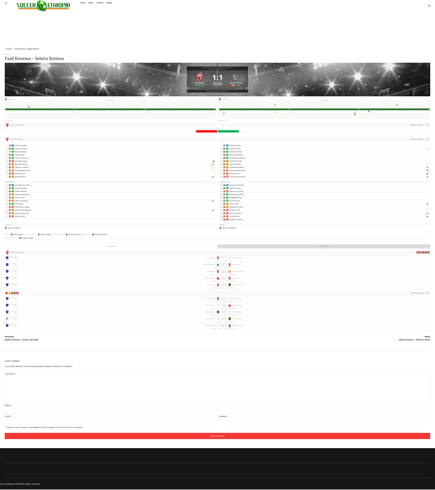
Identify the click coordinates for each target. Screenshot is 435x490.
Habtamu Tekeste (21, 167)
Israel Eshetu (234, 216)
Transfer (100, 2)
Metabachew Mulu (22, 194)
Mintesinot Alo (235, 145)
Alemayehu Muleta (237, 194)
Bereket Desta (20, 177)
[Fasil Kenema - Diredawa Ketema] (217, 272)
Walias (109, 2)
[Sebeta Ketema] (235, 78)
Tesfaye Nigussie (74, 234)
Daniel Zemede (21, 188)
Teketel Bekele (45, 234)
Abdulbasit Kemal (236, 207)
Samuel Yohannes (22, 158)
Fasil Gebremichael (237, 185)
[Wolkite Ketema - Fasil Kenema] (217, 279)
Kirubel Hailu (20, 197)
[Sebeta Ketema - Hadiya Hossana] (217, 326)
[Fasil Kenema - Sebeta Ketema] (217, 259)
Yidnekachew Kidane (23, 185)
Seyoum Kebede (14, 228)
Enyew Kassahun (21, 148)
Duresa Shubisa (236, 213)
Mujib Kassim (20, 173)
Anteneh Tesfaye (236, 152)
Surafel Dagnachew (22, 170)
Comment (10, 373)
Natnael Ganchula (236, 191)
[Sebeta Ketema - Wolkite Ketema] (217, 306)
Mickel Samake (20, 145)
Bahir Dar (211, 69)
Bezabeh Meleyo (21, 164)
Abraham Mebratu (229, 228)
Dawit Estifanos (235, 164)
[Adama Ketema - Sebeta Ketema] (217, 313)
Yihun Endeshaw (21, 201)
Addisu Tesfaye (235, 188)
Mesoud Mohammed (237, 170)
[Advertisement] (217, 28)
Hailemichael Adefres (238, 158)
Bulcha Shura (235, 173)
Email (8, 416)
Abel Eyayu (19, 204)
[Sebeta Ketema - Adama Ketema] (217, 319)
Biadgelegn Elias (236, 197)
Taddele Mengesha (237, 167)
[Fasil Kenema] (199, 78)
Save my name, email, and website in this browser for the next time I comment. (45, 427)
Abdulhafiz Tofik (236, 161)
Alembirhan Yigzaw (22, 207)
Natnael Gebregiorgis (23, 210)
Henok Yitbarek (21, 191)
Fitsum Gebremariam (238, 177)
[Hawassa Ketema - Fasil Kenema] (217, 265)
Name (8, 405)
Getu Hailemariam (236, 155)
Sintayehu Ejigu (27, 238)
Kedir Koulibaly (21, 152)
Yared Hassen (235, 201)
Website (223, 416)
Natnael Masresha (22, 213)
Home (83, 2)
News (90, 2)
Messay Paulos (235, 148)
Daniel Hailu (234, 204)
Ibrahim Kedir (235, 210)
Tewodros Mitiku (100, 234)
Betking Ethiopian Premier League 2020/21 (214, 67)
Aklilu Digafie (18, 234)
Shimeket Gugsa (21, 161)
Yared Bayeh (20, 155)
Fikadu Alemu (20, 216)
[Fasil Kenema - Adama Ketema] (217, 286)
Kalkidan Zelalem (236, 219)
